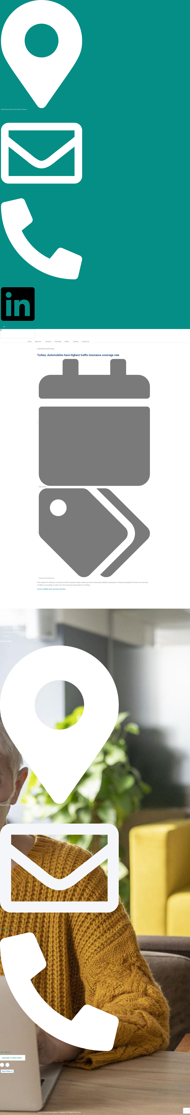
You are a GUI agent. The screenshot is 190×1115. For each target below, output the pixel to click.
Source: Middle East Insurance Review (51, 589)
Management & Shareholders (13, 617)
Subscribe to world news (12, 1058)
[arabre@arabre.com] (41, 153)
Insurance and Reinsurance (46, 578)
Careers (6, 636)
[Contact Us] (7, 1065)
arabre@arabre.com (6, 195)
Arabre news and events (12, 628)
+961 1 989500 (5, 280)
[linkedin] (2, 1065)
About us (6, 613)
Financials (6, 624)
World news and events (11, 632)
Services (6, 620)
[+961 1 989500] (41, 239)
